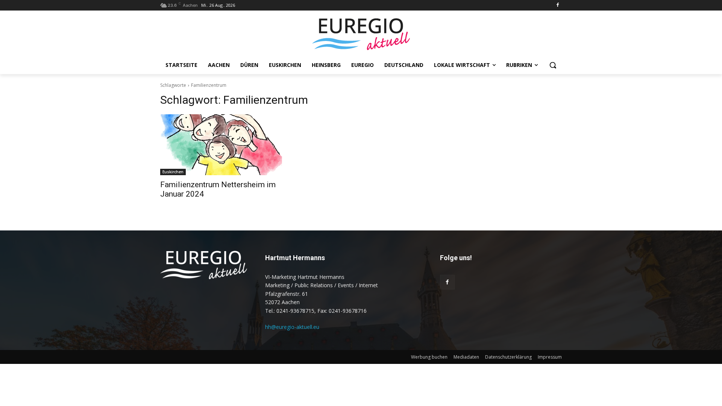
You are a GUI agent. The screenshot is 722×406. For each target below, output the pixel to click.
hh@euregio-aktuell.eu (292, 326)
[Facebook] (557, 5)
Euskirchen (173, 171)
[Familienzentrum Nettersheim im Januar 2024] (221, 144)
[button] (553, 65)
